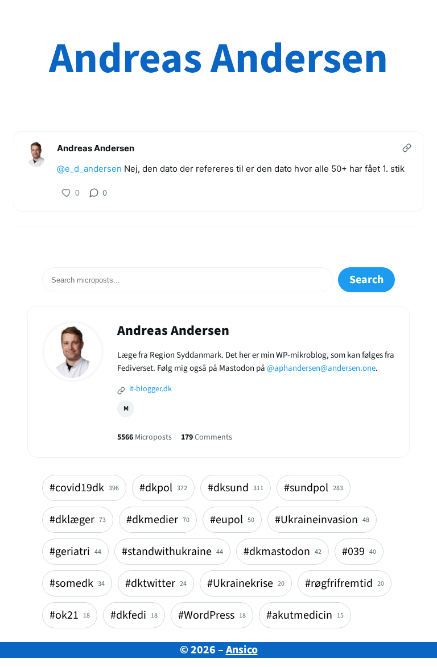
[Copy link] (407, 148)
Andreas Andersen (218, 58)
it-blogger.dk (149, 389)
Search (366, 280)
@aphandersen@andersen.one (321, 368)
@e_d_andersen (89, 168)
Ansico (242, 650)
